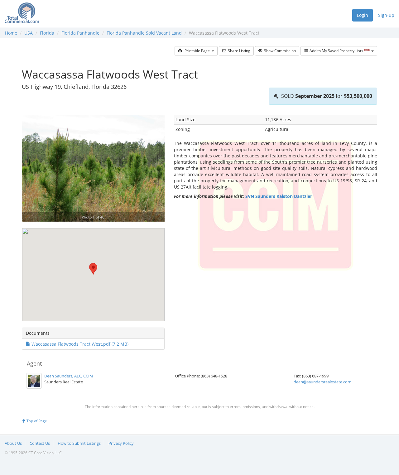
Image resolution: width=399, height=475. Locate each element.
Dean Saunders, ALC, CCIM (68, 376)
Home (11, 33)
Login (362, 15)
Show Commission (279, 50)
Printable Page (197, 50)
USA (28, 33)
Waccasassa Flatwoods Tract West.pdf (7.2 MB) (79, 344)
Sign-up (386, 15)
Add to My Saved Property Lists (339, 51)
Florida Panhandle (80, 33)
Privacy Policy (121, 443)
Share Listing (238, 50)
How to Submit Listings (79, 443)
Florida (47, 33)
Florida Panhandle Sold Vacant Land (144, 33)
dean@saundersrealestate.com (322, 382)
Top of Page (36, 421)
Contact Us (40, 443)
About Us (13, 443)
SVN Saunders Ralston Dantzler (278, 196)
